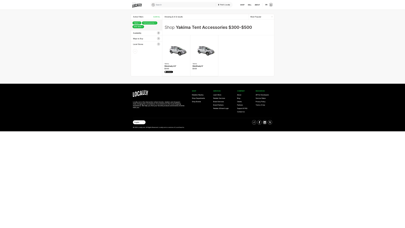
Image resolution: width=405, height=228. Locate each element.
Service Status (261, 98)
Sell (249, 5)
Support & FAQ (242, 108)
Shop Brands (196, 101)
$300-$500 (137, 26)
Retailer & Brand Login (221, 108)
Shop (242, 5)
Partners (240, 105)
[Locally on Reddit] (254, 122)
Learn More (217, 95)
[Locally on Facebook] (259, 122)
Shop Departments (198, 98)
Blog (238, 98)
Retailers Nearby (198, 95)
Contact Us (241, 112)
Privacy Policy (260, 101)
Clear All (156, 17)
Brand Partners (218, 105)
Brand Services (218, 101)
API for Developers (262, 95)
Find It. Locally (225, 5)
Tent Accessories (149, 23)
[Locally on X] (270, 122)
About (257, 5)
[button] (146, 33)
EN (266, 5)
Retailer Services (219, 98)
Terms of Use (260, 105)
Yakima (136, 23)
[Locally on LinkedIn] (265, 122)
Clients (239, 101)
